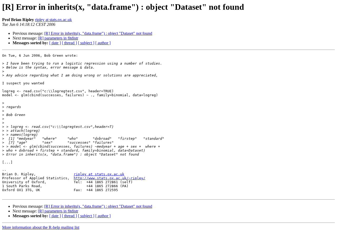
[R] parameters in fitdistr (58, 38)
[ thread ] (69, 43)
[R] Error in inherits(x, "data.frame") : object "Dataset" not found (98, 33)
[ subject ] (86, 43)
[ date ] (55, 43)
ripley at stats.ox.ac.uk (53, 19)
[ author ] (103, 43)
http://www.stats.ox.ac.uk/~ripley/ (109, 178)
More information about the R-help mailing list (40, 227)
